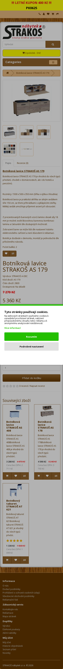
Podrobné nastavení (32, 346)
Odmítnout (31, 356)
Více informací (12, 327)
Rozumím (31, 336)
